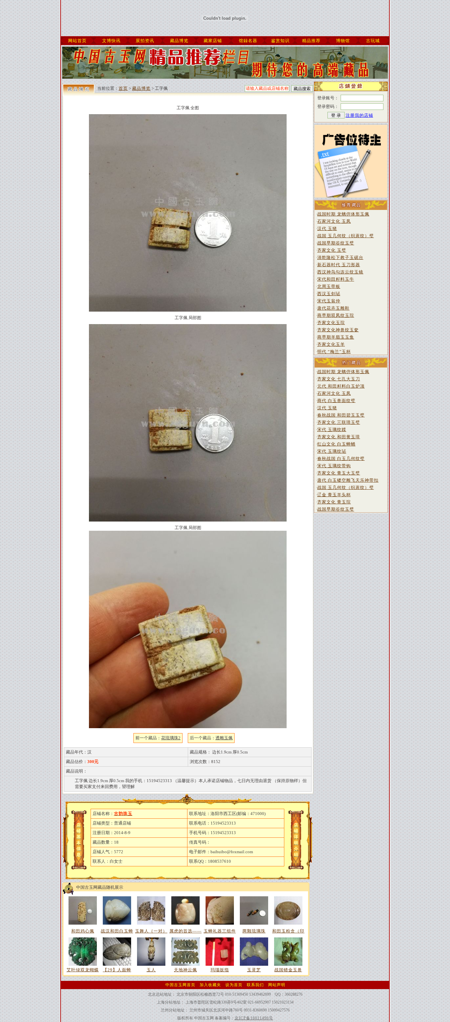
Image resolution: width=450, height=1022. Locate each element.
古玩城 (373, 40)
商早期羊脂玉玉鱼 (335, 337)
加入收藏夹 (210, 985)
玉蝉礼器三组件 (220, 931)
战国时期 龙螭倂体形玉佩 (343, 214)
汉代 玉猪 (327, 228)
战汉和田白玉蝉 (117, 931)
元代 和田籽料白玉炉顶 (341, 386)
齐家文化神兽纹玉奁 (338, 329)
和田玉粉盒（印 (288, 931)
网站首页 (77, 40)
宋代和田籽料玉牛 (335, 279)
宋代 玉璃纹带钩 (334, 465)
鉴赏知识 (280, 40)
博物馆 (343, 40)
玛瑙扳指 (220, 969)
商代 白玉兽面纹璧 (336, 400)
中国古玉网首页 (180, 985)
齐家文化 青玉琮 (334, 501)
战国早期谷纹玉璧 (335, 243)
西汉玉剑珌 (328, 293)
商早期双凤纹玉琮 (335, 315)
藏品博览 (179, 40)
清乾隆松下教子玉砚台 (340, 257)
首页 (123, 88)
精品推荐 (311, 40)
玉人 (151, 969)
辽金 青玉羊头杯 (334, 494)
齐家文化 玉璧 (331, 250)
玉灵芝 (254, 969)
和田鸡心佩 (82, 931)
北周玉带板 (328, 286)
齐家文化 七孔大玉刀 (338, 378)
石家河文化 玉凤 (334, 221)
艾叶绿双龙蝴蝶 (83, 969)
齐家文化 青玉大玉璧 (338, 473)
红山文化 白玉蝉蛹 (336, 444)
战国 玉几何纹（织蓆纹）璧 (345, 235)
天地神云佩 (185, 969)
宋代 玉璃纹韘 (331, 429)
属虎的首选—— (185, 931)
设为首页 (233, 985)
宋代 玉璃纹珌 (331, 451)
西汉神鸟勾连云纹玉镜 (340, 271)
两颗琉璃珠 (254, 931)
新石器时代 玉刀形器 (338, 264)
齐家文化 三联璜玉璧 (338, 422)
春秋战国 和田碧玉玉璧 (341, 415)
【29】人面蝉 (117, 969)
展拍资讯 (145, 40)
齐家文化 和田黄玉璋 (338, 436)
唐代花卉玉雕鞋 (333, 308)
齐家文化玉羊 (331, 344)
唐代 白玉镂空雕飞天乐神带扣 (348, 480)
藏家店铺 (213, 40)
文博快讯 (111, 40)
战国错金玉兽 (288, 969)
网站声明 (276, 985)
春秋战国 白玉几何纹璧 (341, 458)
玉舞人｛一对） (151, 931)
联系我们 (255, 985)
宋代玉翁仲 (328, 300)
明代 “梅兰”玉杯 (334, 351)
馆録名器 (248, 40)
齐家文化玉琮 (331, 322)
